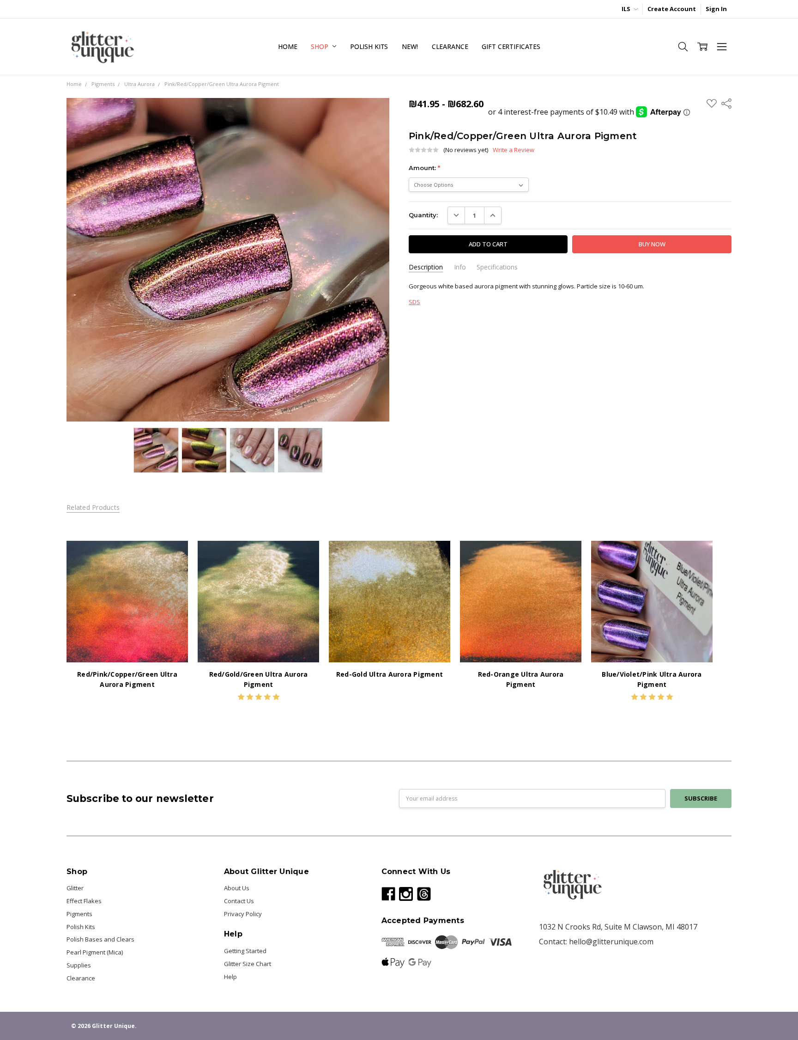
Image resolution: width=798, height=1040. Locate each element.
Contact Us (239, 901)
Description (426, 267)
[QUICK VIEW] (172, 557)
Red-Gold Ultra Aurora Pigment (389, 674)
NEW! (409, 46)
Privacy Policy (243, 914)
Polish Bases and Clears (100, 939)
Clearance (450, 46)
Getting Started (245, 951)
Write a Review (513, 150)
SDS (414, 302)
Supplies (78, 965)
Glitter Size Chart (247, 964)
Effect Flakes (84, 901)
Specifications (497, 267)
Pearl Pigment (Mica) (94, 952)
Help (230, 977)
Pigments (79, 914)
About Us (236, 888)
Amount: (424, 167)
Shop (320, 46)
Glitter (75, 888)
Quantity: (423, 215)
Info (460, 267)
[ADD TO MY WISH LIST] (172, 571)
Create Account (671, 9)
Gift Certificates (511, 46)
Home (287, 46)
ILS (627, 9)
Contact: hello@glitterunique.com (596, 941)
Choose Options (127, 644)
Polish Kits (369, 46)
